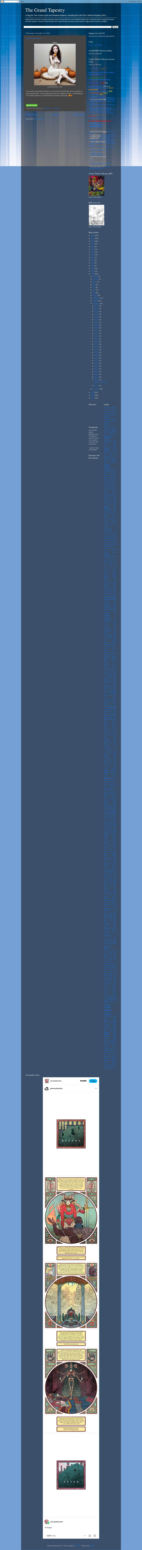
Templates (113, 949)
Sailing (114, 879)
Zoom (112, 1068)
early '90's (110, 595)
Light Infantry (111, 99)
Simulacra (113, 902)
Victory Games (108, 1016)
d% (109, 562)
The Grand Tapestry (45, 9)
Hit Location (113, 689)
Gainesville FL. (110, 650)
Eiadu (114, 595)
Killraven (114, 723)
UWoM (107, 1010)
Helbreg (106, 682)
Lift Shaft (113, 752)
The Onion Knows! (96, 86)
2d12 (115, 433)
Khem (114, 719)
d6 (113, 562)
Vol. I (111, 1020)
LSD (115, 764)
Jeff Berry (112, 707)
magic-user (113, 772)
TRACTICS (107, 991)
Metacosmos (113, 786)
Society (114, 914)
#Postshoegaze (112, 429)
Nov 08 (96, 325)
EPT (114, 609)
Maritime (114, 774)
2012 (93, 244)
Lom (110, 760)
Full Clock (113, 644)
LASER (106, 741)
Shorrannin (107, 900)
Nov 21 (96, 358)
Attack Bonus (107, 481)
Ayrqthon (109, 485)
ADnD (114, 443)
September (96, 298)
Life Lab (106, 752)
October (95, 301)
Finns (114, 633)
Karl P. (114, 713)
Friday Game (107, 644)
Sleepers (106, 912)
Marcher (106, 774)
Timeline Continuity (110, 989)
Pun (111, 849)
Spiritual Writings (110, 922)
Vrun (114, 1020)
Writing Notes (107, 1056)
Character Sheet (94, 94)
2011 (92, 241)
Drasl (115, 582)
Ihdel (105, 693)
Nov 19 (96, 352)
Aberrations (108, 441)
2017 (93, 257)
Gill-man (114, 662)
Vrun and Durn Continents (98, 91)
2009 (93, 235)
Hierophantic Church (110, 686)
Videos (114, 1016)
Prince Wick (112, 845)
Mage (114, 770)
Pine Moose (113, 833)
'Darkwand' (113, 407)
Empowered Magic (110, 603)
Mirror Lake (107, 798)
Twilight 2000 (112, 1001)
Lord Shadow (112, 762)
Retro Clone (108, 867)
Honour (106, 691)
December (96, 389)
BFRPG (112, 495)
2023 (93, 274)
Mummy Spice (108, 806)
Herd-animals (112, 682)
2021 (93, 268)
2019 (93, 263)
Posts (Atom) (39, 119)
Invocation (113, 695)
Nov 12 (96, 336)
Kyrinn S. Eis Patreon (96, 45)
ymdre (114, 1064)
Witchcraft (106, 1042)
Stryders (114, 931)
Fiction (114, 629)
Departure (106, 571)
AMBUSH (113, 461)
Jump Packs (108, 709)
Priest (105, 845)
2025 (93, 395)
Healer (114, 680)
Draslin (106, 583)
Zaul (105, 1068)
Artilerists (114, 479)
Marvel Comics (112, 782)
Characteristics (108, 530)
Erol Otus (107, 611)
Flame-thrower (107, 638)
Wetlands (114, 1036)
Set (108, 892)
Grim (105, 674)
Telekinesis (107, 949)
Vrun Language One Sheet (98, 88)
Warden (106, 1030)
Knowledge (107, 729)
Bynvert (114, 516)
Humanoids (112, 691)
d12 (111, 562)
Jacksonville (107, 699)
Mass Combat (108, 784)
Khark (110, 719)
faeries (105, 623)
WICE (114, 1039)
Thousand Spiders (110, 987)
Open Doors (107, 826)
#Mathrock (106, 423)
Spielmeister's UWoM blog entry (99, 163)
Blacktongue (107, 502)
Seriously (106, 890)
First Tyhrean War (110, 637)
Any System (113, 473)
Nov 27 (96, 374)
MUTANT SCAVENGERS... (98, 118)
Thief (105, 985)
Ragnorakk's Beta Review (98, 155)
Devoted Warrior (110, 573)
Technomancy (107, 945)
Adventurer (113, 447)
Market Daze (110, 776)
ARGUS (106, 479)
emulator (114, 605)
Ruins (105, 877)
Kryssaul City (112, 731)
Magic (106, 772)
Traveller (114, 993)
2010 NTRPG (112, 431)
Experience (107, 613)
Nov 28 (96, 377)
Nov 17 (96, 347)
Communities (107, 542)
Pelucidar (109, 831)
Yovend (111, 1066)
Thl (109, 985)
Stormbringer (107, 931)
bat (115, 489)
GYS (111, 678)
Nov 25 (96, 369)
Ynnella (106, 1066)
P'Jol (115, 828)
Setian (110, 892)
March (95, 281)
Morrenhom (107, 804)
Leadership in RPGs (110, 747)
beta (108, 495)
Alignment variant (108, 459)
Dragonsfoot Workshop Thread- (99, 150)
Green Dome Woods (110, 672)
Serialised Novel (110, 888)
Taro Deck (107, 937)
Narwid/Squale (107, 816)
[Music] (110, 415)
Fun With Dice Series (110, 646)
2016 (93, 255)
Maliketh (77, 1546)
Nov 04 (96, 314)
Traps (105, 993)
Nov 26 (96, 371)
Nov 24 (96, 366)
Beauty (106, 491)
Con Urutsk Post (110, 141)
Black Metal (112, 499)
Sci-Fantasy (113, 881)
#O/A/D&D (106, 427)
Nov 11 (96, 333)
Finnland (106, 633)
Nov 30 (96, 385)
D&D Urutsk (112, 560)
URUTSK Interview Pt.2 (108, 137)
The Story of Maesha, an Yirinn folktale (101, 113)
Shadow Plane (112, 894)
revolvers (106, 871)
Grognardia (110, 674)
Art (110, 479)
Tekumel (107, 948)
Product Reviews (110, 847)
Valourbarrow (107, 1012)
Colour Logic (107, 540)
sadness (110, 879)
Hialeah (114, 683)
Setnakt (114, 892)
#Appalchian (107, 417)
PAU (105, 830)
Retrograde (113, 869)
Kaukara (106, 715)
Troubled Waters (111, 997)
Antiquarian (107, 473)
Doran (114, 578)
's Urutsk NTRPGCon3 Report (102, 140)
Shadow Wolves (110, 896)
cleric (110, 534)
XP (110, 1058)
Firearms (106, 634)
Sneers (110, 914)
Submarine (106, 933)
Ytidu (115, 1066)
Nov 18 (96, 350)
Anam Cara (112, 462)
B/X (113, 485)
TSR (105, 999)
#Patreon (114, 427)
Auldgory (114, 481)
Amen (105, 462)
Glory (114, 664)
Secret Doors (112, 886)
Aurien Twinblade (109, 483)
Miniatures (113, 796)
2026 (93, 398)
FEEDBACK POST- (96, 153)
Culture (110, 558)
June (94, 290)
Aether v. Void (110, 451)
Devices (114, 571)
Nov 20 (96, 355)
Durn (114, 591)
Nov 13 (96, 338)
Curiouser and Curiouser (97, 96)
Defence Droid (110, 568)
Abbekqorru (108, 437)
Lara (115, 739)
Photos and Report (105, 138)
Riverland (109, 873)
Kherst (106, 721)
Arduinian (110, 477)
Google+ (114, 666)
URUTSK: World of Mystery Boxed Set (102, 98)
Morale (114, 802)
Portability (106, 843)
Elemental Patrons (110, 599)
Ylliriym (106, 1064)
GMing (105, 666)
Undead (106, 1003)
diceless (106, 576)
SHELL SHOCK (110, 898)
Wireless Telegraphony (110, 1040)
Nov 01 (96, 306)
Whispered (106, 1038)
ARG (115, 477)
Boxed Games (111, 504)
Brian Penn (113, 509)
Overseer (110, 828)
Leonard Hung (108, 750)
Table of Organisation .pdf (107, 109)
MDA (114, 784)
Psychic (106, 849)
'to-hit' (105, 409)
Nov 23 (96, 363)
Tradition (114, 991)
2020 (93, 265)
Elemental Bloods (110, 597)
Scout (105, 883)
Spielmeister (113, 920)
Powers (114, 843)
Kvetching (106, 733)
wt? (113, 1056)
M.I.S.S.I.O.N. (107, 766)
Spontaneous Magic (110, 924)
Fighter (114, 631)
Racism (106, 857)
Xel (115, 1056)
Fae (115, 621)
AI (115, 455)
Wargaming (113, 1030)
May (94, 287)
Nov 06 (96, 319)
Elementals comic (110, 601)
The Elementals (112, 957)
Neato (105, 818)
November (96, 303)
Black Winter (107, 500)
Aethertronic (107, 453)
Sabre (105, 879)
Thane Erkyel (108, 951)
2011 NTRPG (108, 433)
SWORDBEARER (108, 935)
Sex (105, 894)
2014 (93, 249)
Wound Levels (112, 1054)
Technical (106, 941)
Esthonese (113, 611)
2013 (93, 246)
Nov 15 (96, 344)
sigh (115, 900)
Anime (114, 469)
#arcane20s (107, 419)
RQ (115, 875)
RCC (105, 859)
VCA (115, 1014)
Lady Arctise (110, 737)
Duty (105, 595)
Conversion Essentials (110, 548)
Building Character (110, 515)
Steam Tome (113, 928)
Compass (113, 542)
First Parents (112, 635)
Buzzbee (106, 516)
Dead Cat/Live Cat (110, 566)
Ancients (107, 469)
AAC (115, 435)
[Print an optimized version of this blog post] (32, 106)
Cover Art (107, 550)
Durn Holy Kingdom (110, 593)
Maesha (114, 768)
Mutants (106, 812)
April (94, 284)
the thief (113, 983)
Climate (114, 534)
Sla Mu (113, 910)
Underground (108, 1005)
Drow (110, 583)
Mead (105, 786)
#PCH (105, 429)
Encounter (107, 607)
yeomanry (106, 1062)
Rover (110, 875)
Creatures (107, 556)
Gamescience (112, 654)
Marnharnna (108, 778)
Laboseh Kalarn (112, 735)
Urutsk (107, 1007)
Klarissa (114, 727)
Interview (106, 695)
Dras (112, 582)
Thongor (114, 985)
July (94, 292)
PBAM (108, 830)
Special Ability (112, 918)
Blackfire (114, 500)
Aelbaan (107, 449)
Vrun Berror (108, 1026)
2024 (93, 392)
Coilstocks (110, 536)
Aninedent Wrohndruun (110, 471)
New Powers (107, 820)
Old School (112, 824)
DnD (114, 576)
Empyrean (107, 605)
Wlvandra (106, 1046)
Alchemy (114, 457)
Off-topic (106, 824)
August (95, 295)
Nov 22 (96, 360)
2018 (93, 260)
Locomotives (107, 758)
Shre (112, 900)
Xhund (105, 1058)
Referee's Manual (110, 865)
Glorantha (107, 664)
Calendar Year (112, 518)
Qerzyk (106, 853)
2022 (93, 271)
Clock (105, 536)
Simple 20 (107, 902)
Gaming (106, 656)
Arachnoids (113, 475)
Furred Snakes (110, 648)
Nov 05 (96, 317)
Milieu (105, 796)
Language (107, 739)
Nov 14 (96, 341)
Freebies (113, 642)
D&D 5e (106, 562)
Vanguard (107, 1014)
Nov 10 (96, 330)
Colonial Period (111, 538)
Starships (106, 928)
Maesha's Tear (108, 770)
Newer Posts (31, 115)
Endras (114, 607)
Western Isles (110, 1032)
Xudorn (114, 1058)
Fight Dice (108, 631)
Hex (105, 683)
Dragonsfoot (107, 582)
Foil (105, 640)
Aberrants (107, 439)
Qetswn (114, 853)
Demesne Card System (110, 570)
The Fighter (108, 959)
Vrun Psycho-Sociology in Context (100, 111)
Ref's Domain (112, 863)
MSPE (114, 804)
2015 (93, 252)
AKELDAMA (107, 457)
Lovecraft (106, 764)
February (96, 279)
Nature (114, 816)
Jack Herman (110, 697)
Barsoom (111, 489)
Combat (114, 540)
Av (115, 483)
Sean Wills (112, 883)
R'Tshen (114, 855)
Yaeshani (113, 1060)
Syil (115, 935)
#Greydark (113, 421)
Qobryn (106, 855)
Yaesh (106, 1060)
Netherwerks (113, 818)
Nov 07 (96, 322)
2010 (93, 238)
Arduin (105, 477)
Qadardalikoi (112, 851)
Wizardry (114, 1044)
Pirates (106, 836)
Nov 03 (96, 311)
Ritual (111, 871)
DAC (115, 564)
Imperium (113, 693)
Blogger (92, 1546)
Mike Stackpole (112, 794)
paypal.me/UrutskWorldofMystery (99, 79)
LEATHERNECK (108, 749)
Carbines (106, 520)
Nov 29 (96, 380)
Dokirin (106, 578)
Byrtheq (106, 518)
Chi (115, 530)
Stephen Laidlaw (110, 930)
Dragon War (110, 580)
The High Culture (109, 967)
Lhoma (114, 750)
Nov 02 (96, 308)
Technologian (112, 943)
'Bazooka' (106, 407)
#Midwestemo (107, 425)
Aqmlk (106, 475)
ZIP (110, 1068)
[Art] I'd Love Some (33, 38)
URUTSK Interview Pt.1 (108, 135)
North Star (113, 820)
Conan (105, 544)
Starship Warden (110, 926)
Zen (108, 1068)
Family (114, 623)
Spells (105, 920)
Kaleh (110, 713)
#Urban (106, 431)
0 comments (56, 108)
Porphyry (113, 841)
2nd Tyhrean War (108, 435)
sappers (106, 881)
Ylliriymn (110, 1064)
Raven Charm (112, 857)
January (95, 276)
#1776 (114, 415)
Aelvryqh (114, 449)
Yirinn (114, 1062)
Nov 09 (96, 328)
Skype (114, 906)
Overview (95, 68)
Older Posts (78, 115)
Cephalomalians (108, 528)
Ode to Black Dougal (110, 822)
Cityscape (106, 532)
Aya (105, 485)
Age (111, 453)
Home (55, 115)
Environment (108, 609)
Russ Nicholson (112, 877)
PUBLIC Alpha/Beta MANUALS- (99, 167)
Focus (114, 639)
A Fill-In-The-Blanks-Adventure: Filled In (102, 146)
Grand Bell (113, 670)
